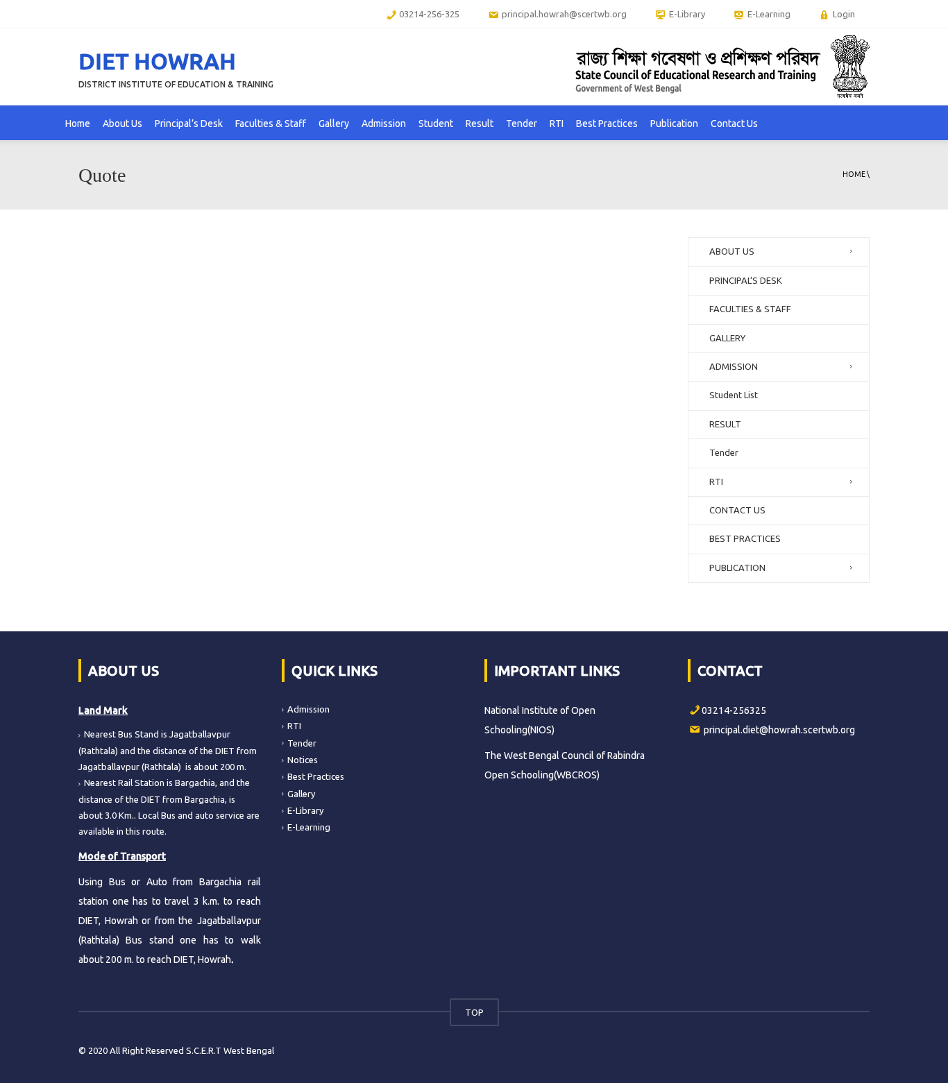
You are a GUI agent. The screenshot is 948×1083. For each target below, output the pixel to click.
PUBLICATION (737, 567)
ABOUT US (731, 251)
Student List (733, 395)
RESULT (725, 424)
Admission (384, 123)
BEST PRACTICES (745, 538)
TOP (474, 1012)
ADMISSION (733, 366)
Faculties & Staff (270, 123)
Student (435, 123)
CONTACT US (737, 510)
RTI (557, 123)
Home (77, 123)
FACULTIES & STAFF (750, 309)
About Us (122, 123)
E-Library (305, 810)
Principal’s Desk (189, 123)
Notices (302, 760)
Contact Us (734, 123)
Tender (521, 123)
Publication (674, 123)
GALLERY (727, 338)
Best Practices (607, 123)
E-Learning (308, 827)
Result (479, 123)
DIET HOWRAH (157, 61)
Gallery (334, 123)
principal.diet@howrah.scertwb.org (779, 729)
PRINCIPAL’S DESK (745, 280)
